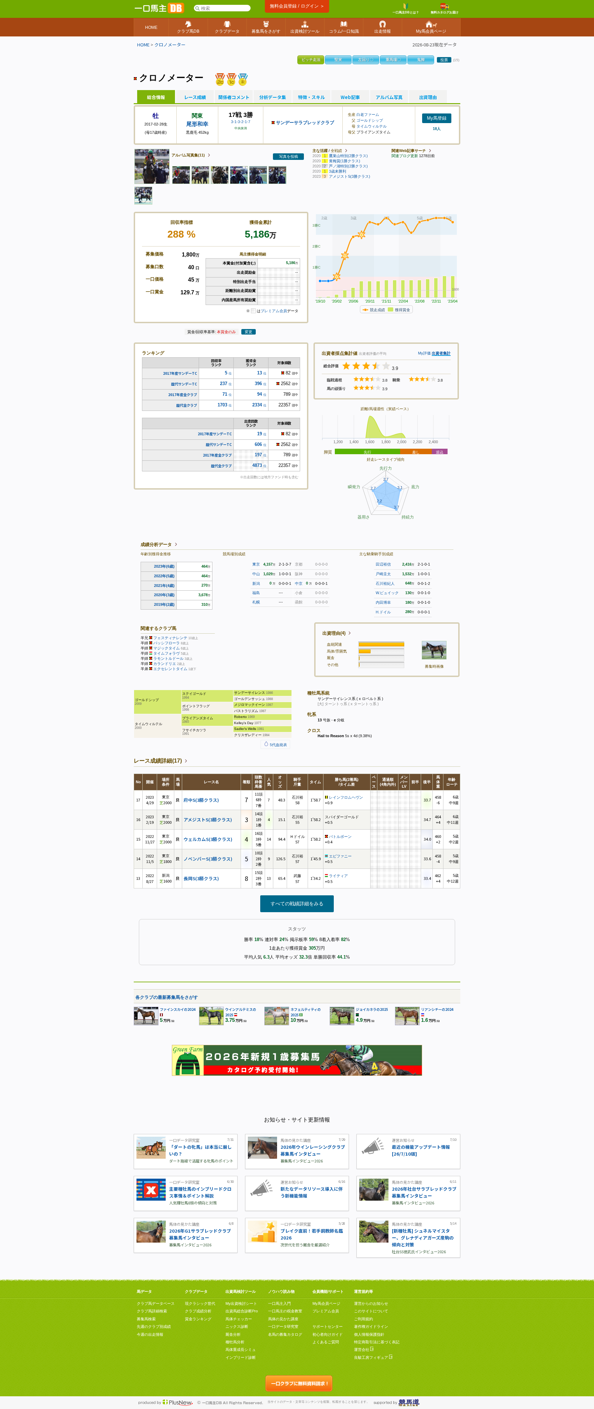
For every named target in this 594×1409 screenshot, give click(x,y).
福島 (256, 593)
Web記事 (350, 97)
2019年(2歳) (164, 604)
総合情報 (156, 97)
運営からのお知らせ (371, 1303)
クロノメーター (170, 44)
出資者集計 (441, 353)
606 (258, 444)
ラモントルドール (168, 658)
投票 (444, 60)
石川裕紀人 (385, 583)
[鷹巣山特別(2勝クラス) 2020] (220, 79)
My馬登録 (437, 118)
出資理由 (428, 97)
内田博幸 (383, 602)
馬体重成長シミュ (241, 1349)
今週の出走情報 (150, 1334)
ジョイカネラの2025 (372, 1009)
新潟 (256, 583)
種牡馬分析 (235, 1342)
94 (259, 394)
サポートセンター (327, 1326)
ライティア (338, 876)
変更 (248, 332)
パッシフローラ (166, 643)
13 (259, 372)
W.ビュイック (387, 593)
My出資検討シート (241, 1303)
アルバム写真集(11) (188, 155)
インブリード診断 (241, 1357)
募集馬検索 (146, 1319)
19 (259, 433)
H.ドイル (383, 612)
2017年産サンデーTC (180, 373)
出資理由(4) (333, 633)
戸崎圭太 (383, 574)
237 (223, 383)
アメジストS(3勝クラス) (208, 819)
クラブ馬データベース (156, 1303)
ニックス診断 (237, 1326)
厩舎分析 (233, 1334)
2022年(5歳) (164, 576)
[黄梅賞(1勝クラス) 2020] (231, 79)
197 (258, 454)
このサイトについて (371, 1311)
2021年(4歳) (164, 585)
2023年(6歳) (164, 566)
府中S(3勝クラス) (201, 800)
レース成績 (195, 97)
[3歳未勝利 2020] (243, 79)
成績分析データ (156, 544)
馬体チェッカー (239, 1319)
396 (258, 383)
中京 (298, 583)
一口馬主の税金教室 (285, 1311)
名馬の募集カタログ (285, 1334)
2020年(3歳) (164, 595)
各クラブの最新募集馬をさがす (166, 997)
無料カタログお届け (445, 12)
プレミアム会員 (274, 311)
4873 (257, 465)
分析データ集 (272, 97)
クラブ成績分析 (198, 1311)
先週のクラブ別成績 (154, 1326)
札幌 (256, 602)
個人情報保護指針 (369, 1334)
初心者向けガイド (327, 1334)
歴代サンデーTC (184, 383)
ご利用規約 (363, 1319)
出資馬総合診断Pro (242, 1311)
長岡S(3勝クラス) (201, 878)
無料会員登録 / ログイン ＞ (297, 6)
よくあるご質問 (325, 1342)
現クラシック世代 (200, 1303)
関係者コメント (233, 97)
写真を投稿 (288, 156)
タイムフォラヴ (166, 653)
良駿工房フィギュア (371, 1357)
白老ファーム (367, 114)
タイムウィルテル (371, 126)
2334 (257, 404)
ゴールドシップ (369, 120)
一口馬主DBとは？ (406, 12)
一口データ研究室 (283, 1326)
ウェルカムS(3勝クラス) (208, 839)
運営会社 (362, 1349)
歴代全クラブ (186, 405)
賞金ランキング (198, 1319)
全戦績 (336, 151)
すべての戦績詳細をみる (297, 903)
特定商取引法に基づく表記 (376, 1342)
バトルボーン (340, 836)
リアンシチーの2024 (437, 1009)
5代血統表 (278, 745)
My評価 (424, 353)
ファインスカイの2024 (178, 1009)
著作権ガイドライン (371, 1326)
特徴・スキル (311, 97)
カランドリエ (164, 664)
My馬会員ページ (326, 1303)
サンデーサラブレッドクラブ (305, 122)
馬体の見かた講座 (283, 1319)
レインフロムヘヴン (346, 797)
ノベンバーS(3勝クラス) (208, 858)
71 (224, 394)
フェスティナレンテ (170, 638)
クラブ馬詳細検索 (152, 1311)
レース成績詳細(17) (158, 761)
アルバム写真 (389, 97)
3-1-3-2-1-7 (240, 122)
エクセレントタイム (170, 669)
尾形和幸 (197, 124)
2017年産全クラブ (182, 394)
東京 (256, 564)
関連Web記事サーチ (409, 151)
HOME (143, 44)
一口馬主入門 (279, 1303)
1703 (222, 404)
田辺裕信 (383, 564)
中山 (256, 574)
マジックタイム (166, 648)
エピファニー (340, 856)
